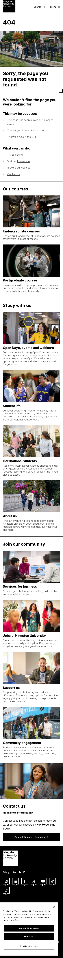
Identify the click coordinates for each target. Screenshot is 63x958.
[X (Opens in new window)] (34, 881)
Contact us (13, 174)
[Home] (9, 5)
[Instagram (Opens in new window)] (6, 881)
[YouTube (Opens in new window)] (43, 881)
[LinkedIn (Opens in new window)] (15, 881)
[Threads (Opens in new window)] (6, 890)
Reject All (29, 936)
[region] (29, 929)
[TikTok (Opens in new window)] (52, 881)
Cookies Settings (29, 946)
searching (17, 154)
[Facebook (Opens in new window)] (24, 881)
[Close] (54, 906)
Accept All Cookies (29, 928)
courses (25, 167)
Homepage (23, 161)
